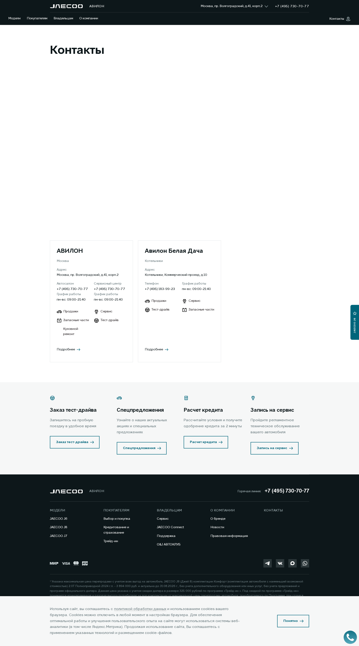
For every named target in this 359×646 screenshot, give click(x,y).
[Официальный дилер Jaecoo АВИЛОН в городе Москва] (66, 6)
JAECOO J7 (58, 536)
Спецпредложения (139, 448)
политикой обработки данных (140, 609)
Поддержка (166, 536)
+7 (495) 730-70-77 (72, 289)
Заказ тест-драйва (72, 442)
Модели (14, 18)
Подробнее (66, 349)
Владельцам (63, 18)
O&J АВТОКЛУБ (169, 544)
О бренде (217, 519)
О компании (88, 18)
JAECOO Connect (170, 527)
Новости (217, 527)
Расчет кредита (203, 442)
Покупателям (37, 18)
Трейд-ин (110, 541)
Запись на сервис (272, 448)
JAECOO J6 (58, 519)
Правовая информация (229, 536)
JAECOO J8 (58, 527)
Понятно (290, 621)
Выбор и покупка (116, 519)
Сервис (163, 519)
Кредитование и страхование (116, 530)
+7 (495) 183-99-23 (160, 289)
